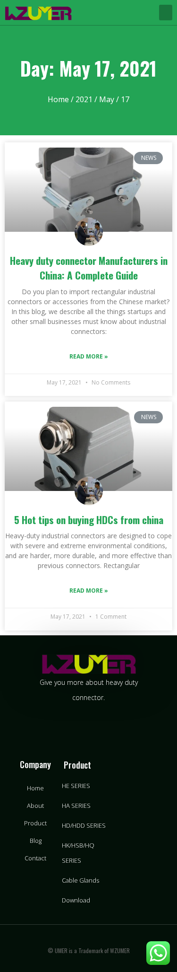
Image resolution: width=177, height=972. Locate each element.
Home (58, 99)
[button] (165, 12)
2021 (84, 99)
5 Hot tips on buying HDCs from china (88, 519)
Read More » (88, 356)
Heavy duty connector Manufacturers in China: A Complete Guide (89, 268)
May (106, 99)
